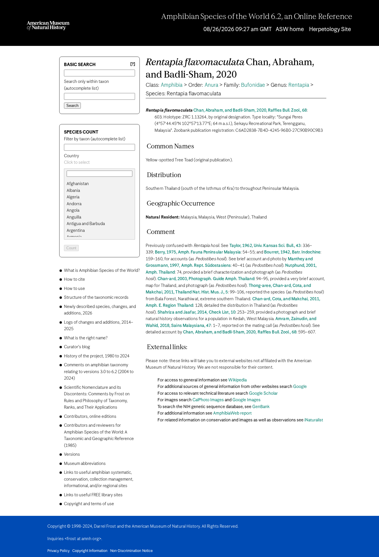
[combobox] (99, 162)
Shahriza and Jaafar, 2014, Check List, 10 (196, 312)
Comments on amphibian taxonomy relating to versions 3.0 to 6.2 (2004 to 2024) (99, 372)
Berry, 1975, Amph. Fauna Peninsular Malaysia (198, 252)
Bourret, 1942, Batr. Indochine (292, 252)
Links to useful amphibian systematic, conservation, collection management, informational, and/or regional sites (98, 479)
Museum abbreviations (85, 464)
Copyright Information (89, 551)
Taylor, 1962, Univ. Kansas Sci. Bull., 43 (265, 246)
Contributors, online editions (90, 417)
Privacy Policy (58, 551)
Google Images (246, 400)
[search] (99, 190)
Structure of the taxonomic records (96, 298)
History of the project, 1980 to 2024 (96, 356)
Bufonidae (253, 85)
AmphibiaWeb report (232, 413)
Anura (212, 85)
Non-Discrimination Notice (131, 551)
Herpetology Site (330, 29)
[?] (132, 64)
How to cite (74, 279)
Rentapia (298, 85)
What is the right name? (85, 338)
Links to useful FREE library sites (93, 495)
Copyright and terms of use (89, 504)
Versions (72, 454)
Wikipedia (237, 380)
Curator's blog (77, 347)
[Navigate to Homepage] (48, 26)
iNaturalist (313, 420)
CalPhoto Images (208, 400)
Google (300, 387)
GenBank (260, 407)
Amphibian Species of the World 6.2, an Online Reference (256, 16)
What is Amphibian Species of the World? (102, 271)
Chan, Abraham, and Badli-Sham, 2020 (230, 68)
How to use (74, 289)
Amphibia (172, 85)
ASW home (290, 29)
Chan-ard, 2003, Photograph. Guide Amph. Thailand (206, 279)
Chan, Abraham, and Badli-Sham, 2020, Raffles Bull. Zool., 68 (250, 110)
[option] (101, 184)
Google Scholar (263, 393)
